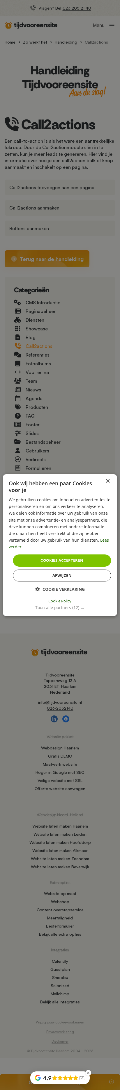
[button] (60, 607)
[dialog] (60, 545)
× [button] (107, 481)
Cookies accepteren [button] (61, 560)
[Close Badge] (88, 1073)
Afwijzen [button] (62, 575)
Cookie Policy (59, 601)
